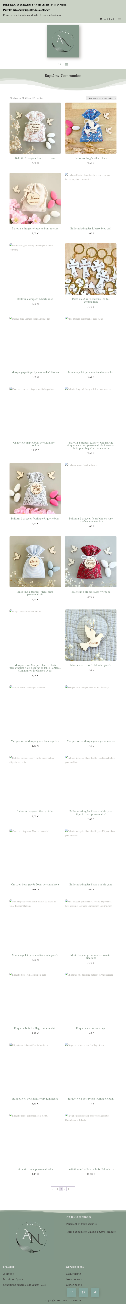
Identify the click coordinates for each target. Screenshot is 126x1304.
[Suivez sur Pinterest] (83, 1292)
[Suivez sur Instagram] (71, 1292)
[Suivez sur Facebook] (95, 1292)
